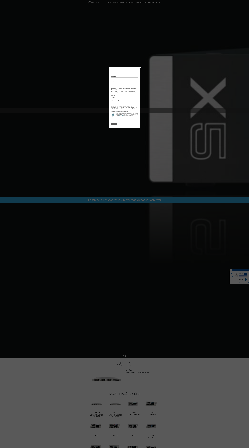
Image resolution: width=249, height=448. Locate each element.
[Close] (140, 67)
